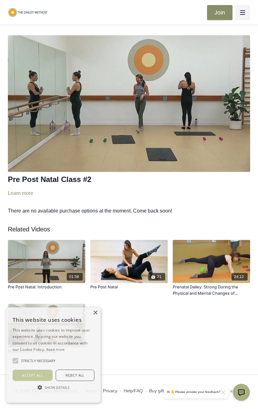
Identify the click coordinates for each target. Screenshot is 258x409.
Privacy (110, 390)
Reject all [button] (75, 375)
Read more (55, 349)
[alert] (53, 355)
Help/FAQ (133, 390)
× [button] (95, 312)
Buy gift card (161, 390)
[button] (53, 387)
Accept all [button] (32, 375)
